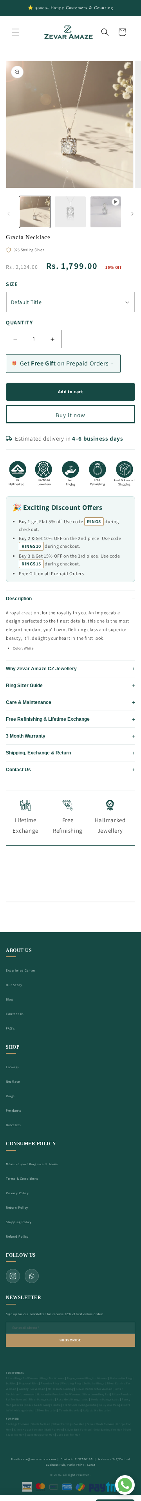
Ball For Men (54, 1429)
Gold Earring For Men (108, 1429)
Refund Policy (17, 1236)
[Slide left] (8, 213)
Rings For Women (52, 1378)
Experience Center (20, 970)
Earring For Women (32, 1389)
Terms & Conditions (22, 1178)
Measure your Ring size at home (32, 1164)
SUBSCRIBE (70, 1340)
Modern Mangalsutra (105, 1399)
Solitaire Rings (93, 1383)
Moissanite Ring (121, 1378)
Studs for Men (40, 1424)
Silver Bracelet (46, 1410)
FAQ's (10, 1028)
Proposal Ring (29, 1383)
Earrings (12, 1067)
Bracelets (13, 1125)
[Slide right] (132, 213)
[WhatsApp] (32, 1276)
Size (12, 284)
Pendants (14, 1110)
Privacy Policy (17, 1193)
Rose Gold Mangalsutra (73, 1399)
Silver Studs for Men (100, 1424)
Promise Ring (50, 1383)
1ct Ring (11, 1383)
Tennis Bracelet (70, 1410)
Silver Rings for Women (22, 1378)
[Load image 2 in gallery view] (70, 211)
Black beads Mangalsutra (43, 1405)
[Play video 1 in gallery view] (105, 211)
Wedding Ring (71, 1383)
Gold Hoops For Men (41, 1434)
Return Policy (17, 1207)
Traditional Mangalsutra (80, 1405)
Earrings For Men (17, 1424)
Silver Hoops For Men (28, 1429)
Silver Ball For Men (78, 1429)
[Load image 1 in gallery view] (35, 211)
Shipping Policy (19, 1222)
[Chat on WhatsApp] (125, 1485)
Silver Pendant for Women (94, 1389)
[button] (15, 32)
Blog (9, 999)
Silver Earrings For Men (68, 1424)
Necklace (13, 1081)
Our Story (14, 985)
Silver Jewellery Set (96, 1394)
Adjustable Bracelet (96, 1410)
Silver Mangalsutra (42, 1399)
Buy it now (70, 415)
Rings (10, 1096)
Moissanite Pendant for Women (58, 1394)
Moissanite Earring (61, 1389)
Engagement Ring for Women (87, 1378)
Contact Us (15, 1013)
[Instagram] (13, 1276)
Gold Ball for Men (68, 1434)
